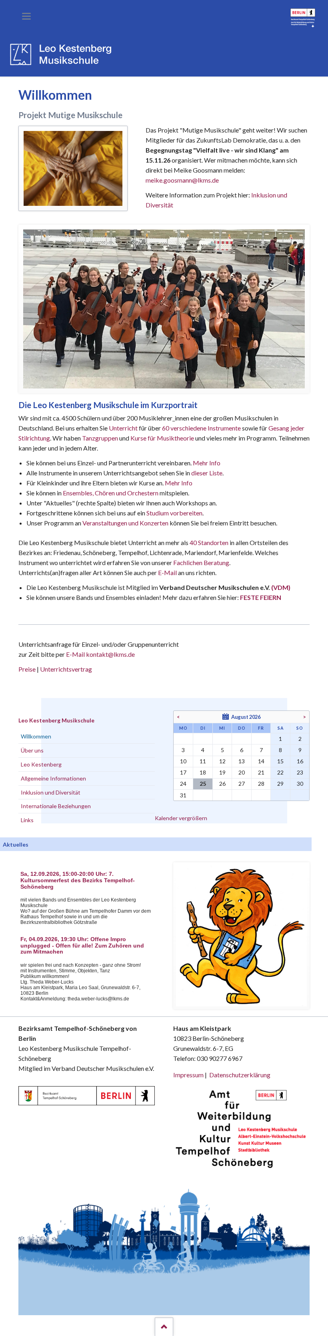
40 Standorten (209, 542)
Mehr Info (206, 463)
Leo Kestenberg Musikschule (56, 720)
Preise (27, 669)
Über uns (32, 750)
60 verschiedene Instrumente (201, 428)
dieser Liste (206, 473)
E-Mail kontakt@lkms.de (100, 654)
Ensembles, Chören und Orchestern (110, 493)
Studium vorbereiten (174, 513)
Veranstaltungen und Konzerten (125, 523)
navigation (26, 16)
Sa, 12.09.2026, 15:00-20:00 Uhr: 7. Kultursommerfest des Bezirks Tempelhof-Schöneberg (77, 880)
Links (27, 820)
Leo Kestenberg (41, 764)
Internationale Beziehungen (56, 806)
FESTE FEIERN (260, 597)
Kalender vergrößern (181, 818)
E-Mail (167, 572)
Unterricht (123, 428)
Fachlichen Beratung (200, 562)
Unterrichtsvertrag (66, 669)
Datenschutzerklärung (239, 1074)
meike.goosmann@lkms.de (182, 180)
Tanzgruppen (100, 438)
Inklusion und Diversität (50, 792)
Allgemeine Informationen (53, 778)
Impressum (188, 1074)
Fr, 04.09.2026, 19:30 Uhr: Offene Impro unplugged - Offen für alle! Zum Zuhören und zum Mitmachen (82, 945)
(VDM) (280, 587)
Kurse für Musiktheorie (162, 438)
